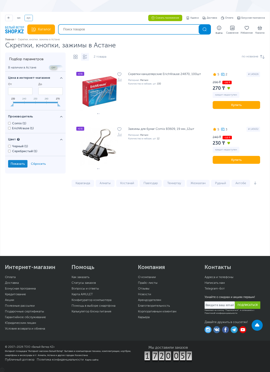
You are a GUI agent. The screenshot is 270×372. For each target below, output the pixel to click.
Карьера (144, 317)
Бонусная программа (253, 18)
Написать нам (215, 283)
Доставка (212, 18)
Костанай (127, 183)
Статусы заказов (84, 283)
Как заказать (80, 277)
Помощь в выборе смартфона (93, 305)
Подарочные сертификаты (24, 311)
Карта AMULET (82, 294)
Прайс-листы (148, 283)
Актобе (240, 183)
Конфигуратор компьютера (91, 300)
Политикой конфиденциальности (221, 313)
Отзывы (143, 288)
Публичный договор (19, 359)
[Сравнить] (119, 79)
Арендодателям (149, 300)
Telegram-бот (215, 288)
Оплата (229, 18)
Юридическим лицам (20, 323)
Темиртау (174, 183)
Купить (236, 105)
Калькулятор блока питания (91, 311)
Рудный (220, 183)
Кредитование (15, 294)
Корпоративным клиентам (157, 311)
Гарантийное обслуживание (25, 317)
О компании (147, 277)
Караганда (83, 183)
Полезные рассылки (20, 305)
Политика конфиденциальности (60, 359)
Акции (9, 300)
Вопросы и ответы (85, 288)
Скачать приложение (167, 18)
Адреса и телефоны (219, 277)
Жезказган (198, 183)
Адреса (194, 18)
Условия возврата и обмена (25, 328)
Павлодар (150, 183)
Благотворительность (154, 305)
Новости (144, 294)
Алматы (105, 183)
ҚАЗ (18, 18)
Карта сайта (91, 359)
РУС (29, 18)
